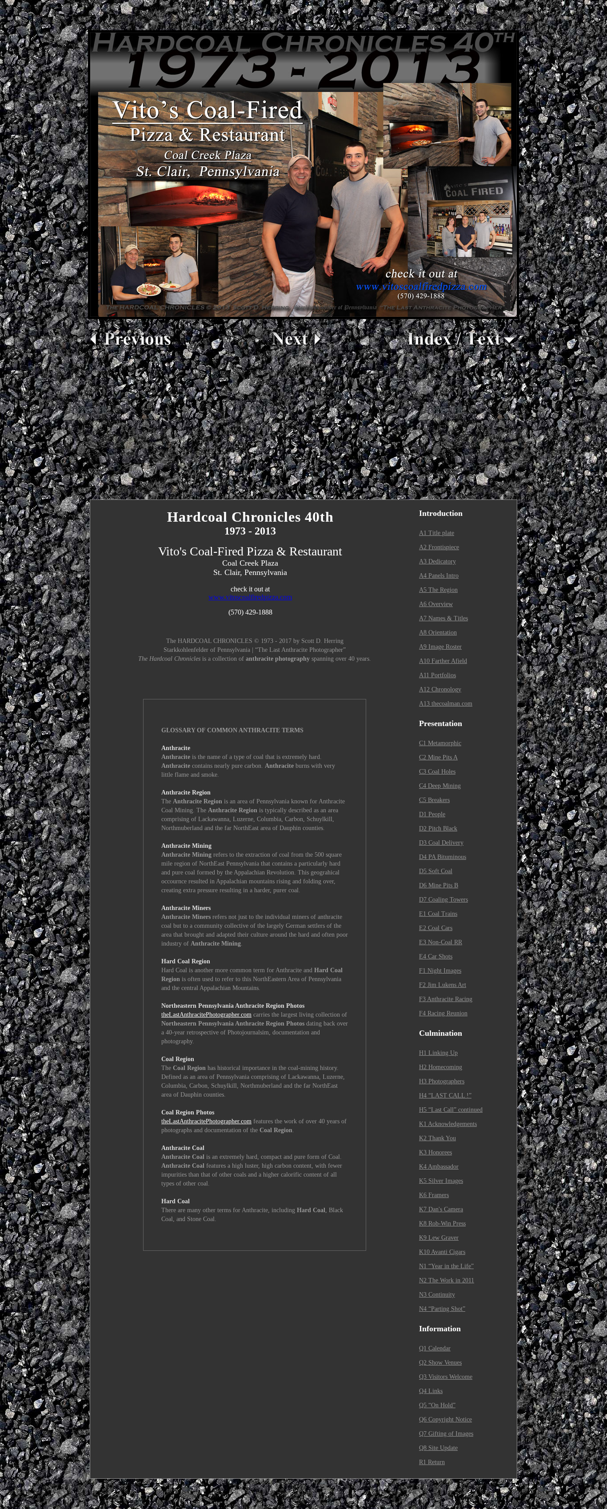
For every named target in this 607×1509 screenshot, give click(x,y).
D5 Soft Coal (435, 871)
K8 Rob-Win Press (442, 1223)
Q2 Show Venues (440, 1362)
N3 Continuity (437, 1294)
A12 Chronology (440, 689)
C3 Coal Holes (437, 771)
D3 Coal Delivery (441, 842)
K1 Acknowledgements (448, 1124)
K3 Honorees (435, 1152)
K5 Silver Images (441, 1181)
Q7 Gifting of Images (446, 1433)
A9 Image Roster (440, 646)
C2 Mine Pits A (438, 757)
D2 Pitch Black (438, 828)
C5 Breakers (434, 800)
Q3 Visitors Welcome (445, 1376)
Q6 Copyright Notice (445, 1419)
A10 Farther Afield (443, 661)
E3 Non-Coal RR (440, 942)
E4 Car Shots (435, 956)
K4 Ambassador (439, 1166)
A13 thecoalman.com (445, 703)
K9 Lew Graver (439, 1237)
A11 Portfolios (437, 675)
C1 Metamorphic (440, 743)
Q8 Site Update (438, 1448)
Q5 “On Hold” (437, 1405)
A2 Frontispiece (439, 547)
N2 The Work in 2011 (446, 1280)
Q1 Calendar (435, 1348)
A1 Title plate (436, 533)
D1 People (432, 814)
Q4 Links (431, 1391)
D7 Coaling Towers (443, 899)
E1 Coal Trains (438, 913)
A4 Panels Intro (439, 575)
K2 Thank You (437, 1138)
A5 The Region (438, 590)
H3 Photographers (441, 1081)
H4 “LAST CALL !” (445, 1095)
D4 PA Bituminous (442, 857)
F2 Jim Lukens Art (442, 985)
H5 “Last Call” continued (451, 1109)
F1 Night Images (440, 970)
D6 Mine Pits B (438, 885)
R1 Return (432, 1462)
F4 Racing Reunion (443, 1013)
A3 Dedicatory (437, 561)
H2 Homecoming (440, 1067)
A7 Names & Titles (443, 618)
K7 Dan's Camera (441, 1209)
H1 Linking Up (438, 1053)
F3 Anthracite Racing (445, 999)
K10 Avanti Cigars (442, 1252)
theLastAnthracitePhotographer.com (206, 1014)
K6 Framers (434, 1195)
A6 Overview (436, 604)
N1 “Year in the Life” (446, 1266)
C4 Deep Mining (440, 785)
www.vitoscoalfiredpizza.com (250, 597)
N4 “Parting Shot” (442, 1308)
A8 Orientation (438, 632)
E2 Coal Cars (435, 928)
